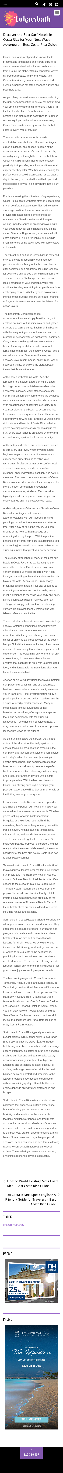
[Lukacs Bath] (27, 26)
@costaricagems (13, 1224)
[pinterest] (56, 4)
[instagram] (50, 4)
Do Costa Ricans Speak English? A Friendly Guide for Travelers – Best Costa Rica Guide (32, 1199)
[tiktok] (44, 4)
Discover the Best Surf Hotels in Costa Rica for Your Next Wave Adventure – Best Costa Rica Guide (30, 39)
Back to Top (31, 1454)
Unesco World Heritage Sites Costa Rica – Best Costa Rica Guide (30, 1183)
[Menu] (5, 4)
